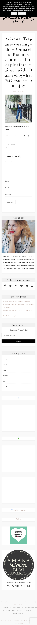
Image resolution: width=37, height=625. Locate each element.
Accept (14, 13)
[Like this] (7, 136)
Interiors (5, 375)
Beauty (5, 359)
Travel (5, 387)
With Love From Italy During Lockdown (16, 301)
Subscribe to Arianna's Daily (18, 330)
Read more (22, 13)
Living (4, 381)
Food (4, 370)
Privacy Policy (18, 604)
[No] (34, 9)
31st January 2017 (18, 91)
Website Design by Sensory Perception (13, 620)
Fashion (5, 364)
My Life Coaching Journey (12, 316)
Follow (18, 519)
